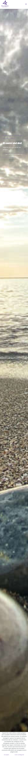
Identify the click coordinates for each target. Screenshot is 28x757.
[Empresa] (5, 4)
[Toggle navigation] (26, 4)
